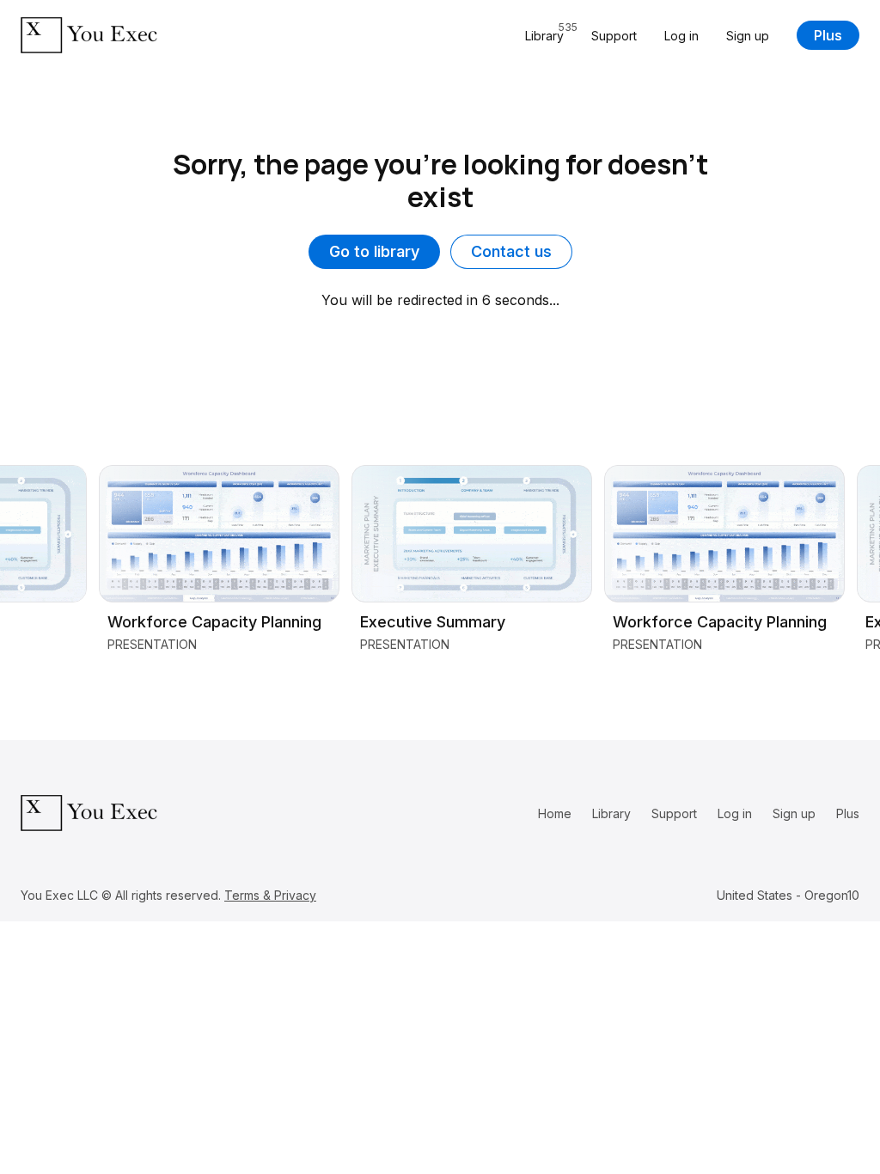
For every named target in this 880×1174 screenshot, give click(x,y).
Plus (828, 35)
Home (554, 813)
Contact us (511, 251)
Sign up (747, 35)
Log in (681, 35)
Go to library (374, 251)
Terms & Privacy (270, 895)
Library (611, 813)
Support (614, 35)
